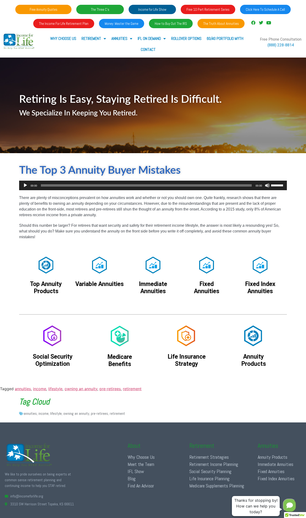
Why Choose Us (63, 38)
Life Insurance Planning (209, 478)
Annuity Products (272, 457)
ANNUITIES (119, 38)
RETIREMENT (91, 38)
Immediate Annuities (275, 464)
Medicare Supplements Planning (216, 486)
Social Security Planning (210, 471)
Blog (132, 478)
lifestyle (55, 388)
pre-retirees (110, 388)
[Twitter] (261, 23)
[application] (153, 185)
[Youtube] (269, 23)
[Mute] (267, 185)
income (39, 388)
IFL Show (136, 471)
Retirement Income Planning (213, 464)
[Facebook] (253, 23)
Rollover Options (186, 38)
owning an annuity (81, 388)
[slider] (277, 185)
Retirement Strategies (209, 457)
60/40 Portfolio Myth (225, 38)
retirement (132, 388)
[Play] (25, 185)
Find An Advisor (141, 486)
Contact (148, 49)
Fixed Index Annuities (276, 478)
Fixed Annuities (271, 471)
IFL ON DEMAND (149, 38)
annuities (23, 388)
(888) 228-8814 (281, 45)
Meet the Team (141, 464)
